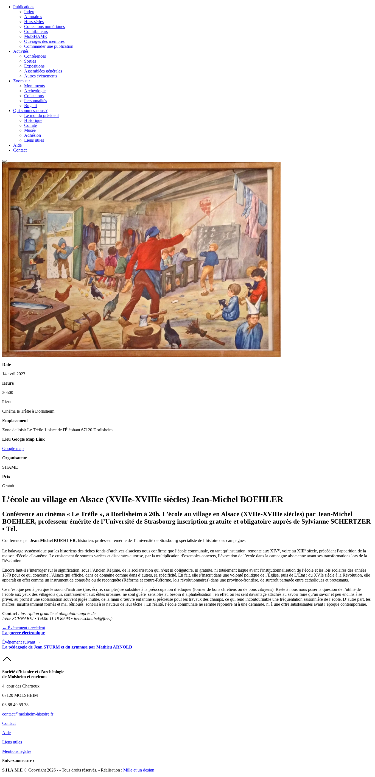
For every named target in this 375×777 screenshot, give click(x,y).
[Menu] (4, 161)
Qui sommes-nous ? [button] (30, 110)
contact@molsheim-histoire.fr (27, 714)
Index (29, 11)
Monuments (34, 85)
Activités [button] (21, 51)
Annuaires (33, 16)
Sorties (30, 61)
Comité (30, 125)
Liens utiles (34, 140)
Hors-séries (34, 21)
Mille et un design (138, 770)
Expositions (34, 66)
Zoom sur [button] (21, 81)
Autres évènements (40, 76)
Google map (13, 448)
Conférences (35, 56)
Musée (30, 130)
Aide (17, 145)
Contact (20, 150)
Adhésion (32, 135)
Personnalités (35, 100)
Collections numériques (44, 26)
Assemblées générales (43, 71)
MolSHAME (35, 36)
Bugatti (30, 105)
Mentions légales (16, 751)
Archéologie (35, 90)
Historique (33, 120)
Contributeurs (36, 31)
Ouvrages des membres (44, 41)
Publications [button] (23, 6)
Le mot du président (41, 115)
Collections (34, 95)
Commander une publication (48, 46)
